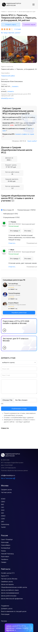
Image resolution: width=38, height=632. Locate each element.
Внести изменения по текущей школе (13, 611)
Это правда (15, 231)
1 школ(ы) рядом (29, 24)
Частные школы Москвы (9, 579)
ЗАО (2, 513)
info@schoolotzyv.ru (8, 475)
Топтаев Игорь (13, 283)
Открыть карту (10, 24)
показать (15, 86)
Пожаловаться (32, 243)
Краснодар (5, 542)
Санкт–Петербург (7, 539)
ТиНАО (3, 527)
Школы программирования (10, 593)
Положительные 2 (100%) (26, 210)
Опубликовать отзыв (19, 409)
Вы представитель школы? (10, 33)
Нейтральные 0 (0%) (10, 214)
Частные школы (6, 492)
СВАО (3, 502)
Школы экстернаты (7, 584)
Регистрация (5, 614)
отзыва (17, 29)
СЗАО (3, 519)
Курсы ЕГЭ (4, 576)
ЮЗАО (3, 499)
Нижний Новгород (7, 554)
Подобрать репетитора (19, 312)
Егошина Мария (13, 303)
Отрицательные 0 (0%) (11, 217)
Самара (3, 562)
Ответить (11, 243)
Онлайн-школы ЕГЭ (7, 573)
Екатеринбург (5, 548)
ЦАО (2, 521)
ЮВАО (3, 516)
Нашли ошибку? (32, 141)
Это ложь (28, 231)
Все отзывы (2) (8, 210)
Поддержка (5, 606)
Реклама (4, 621)
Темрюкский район (8, 76)
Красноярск (5, 556)
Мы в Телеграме (7, 478)
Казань (3, 551)
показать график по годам (24, 134)
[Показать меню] (33, 4)
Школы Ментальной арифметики (12, 598)
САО (2, 507)
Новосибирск (5, 545)
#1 (9, 250)
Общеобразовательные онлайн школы (14, 587)
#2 (9, 222)
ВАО (2, 504)
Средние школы (6, 489)
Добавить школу (6, 608)
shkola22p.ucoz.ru (7, 98)
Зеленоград (5, 524)
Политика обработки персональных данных (14, 470)
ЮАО (2, 510)
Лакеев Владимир (14, 293)
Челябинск (4, 559)
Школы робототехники (8, 596)
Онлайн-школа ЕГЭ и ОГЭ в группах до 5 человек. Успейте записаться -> (17, 628)
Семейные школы (7, 581)
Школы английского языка (10, 590)
